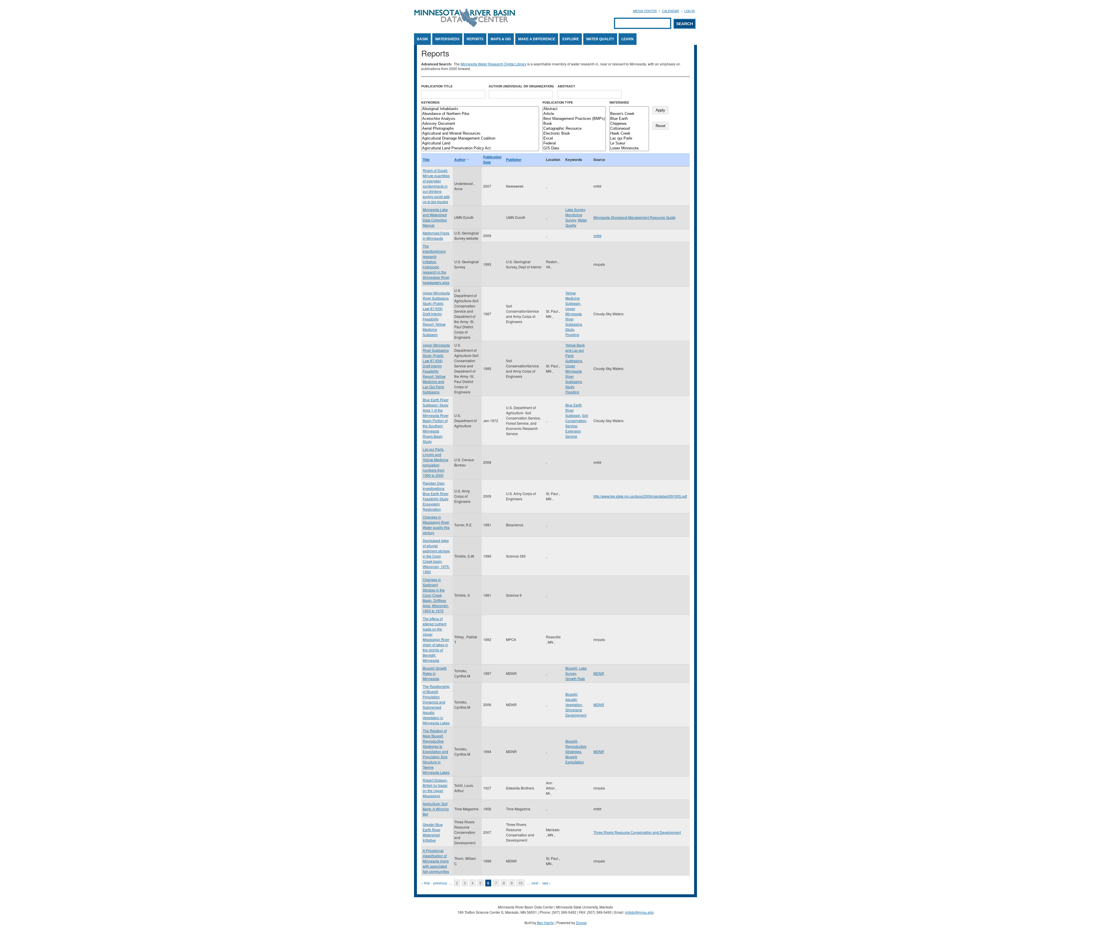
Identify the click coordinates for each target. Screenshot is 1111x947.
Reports (475, 39)
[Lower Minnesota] (629, 148)
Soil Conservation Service (576, 420)
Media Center (645, 11)
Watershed (619, 102)
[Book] (574, 123)
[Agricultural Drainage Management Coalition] (480, 138)
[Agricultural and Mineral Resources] (480, 133)
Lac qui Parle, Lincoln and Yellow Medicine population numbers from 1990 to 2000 (435, 462)
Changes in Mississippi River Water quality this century (436, 524)
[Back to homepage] (464, 25)
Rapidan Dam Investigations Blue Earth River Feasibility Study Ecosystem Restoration (435, 496)
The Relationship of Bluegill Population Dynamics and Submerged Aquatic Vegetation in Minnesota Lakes (436, 704)
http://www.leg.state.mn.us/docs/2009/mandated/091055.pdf (640, 496)
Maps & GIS (501, 39)
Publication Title (437, 86)
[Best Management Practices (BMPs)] (574, 118)
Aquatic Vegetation (573, 702)
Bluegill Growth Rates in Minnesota (435, 673)
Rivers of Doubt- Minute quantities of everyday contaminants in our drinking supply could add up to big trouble (436, 186)
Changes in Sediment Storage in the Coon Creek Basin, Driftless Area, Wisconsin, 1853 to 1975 (436, 595)
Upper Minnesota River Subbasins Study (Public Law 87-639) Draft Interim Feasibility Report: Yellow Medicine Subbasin (436, 313)
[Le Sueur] (629, 143)
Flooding (572, 334)
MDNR (598, 673)
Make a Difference (536, 39)
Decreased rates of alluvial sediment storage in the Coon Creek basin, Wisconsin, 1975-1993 (436, 556)
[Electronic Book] (574, 133)
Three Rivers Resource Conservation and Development (637, 832)
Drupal (581, 922)
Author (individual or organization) (521, 86)
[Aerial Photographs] (480, 128)
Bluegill (571, 668)
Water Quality (600, 39)
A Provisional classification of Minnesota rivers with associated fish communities (436, 861)
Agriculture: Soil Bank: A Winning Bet (436, 808)
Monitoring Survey (573, 217)
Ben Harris (545, 922)
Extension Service (573, 433)
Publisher (514, 159)
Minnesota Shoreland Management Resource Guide (634, 217)
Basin (422, 39)
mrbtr (597, 235)
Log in (689, 11)
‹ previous (439, 882)
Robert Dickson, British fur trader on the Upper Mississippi (435, 788)
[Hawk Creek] (629, 133)
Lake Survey (575, 209)
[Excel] (574, 138)
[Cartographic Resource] (574, 128)
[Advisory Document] (480, 123)
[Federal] (574, 143)
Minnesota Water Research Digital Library (493, 63)
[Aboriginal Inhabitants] (480, 109)
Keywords (430, 102)
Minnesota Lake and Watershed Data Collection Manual (435, 217)
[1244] (629, 109)
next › (535, 882)
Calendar (670, 11)
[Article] (574, 113)
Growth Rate (575, 678)
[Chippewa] (629, 123)
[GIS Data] (574, 148)
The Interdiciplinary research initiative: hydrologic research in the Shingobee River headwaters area (436, 264)
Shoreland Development (575, 712)
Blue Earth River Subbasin (573, 410)
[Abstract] (574, 109)
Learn (627, 39)
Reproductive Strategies (575, 749)
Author (460, 159)
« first (425, 882)
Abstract (566, 86)
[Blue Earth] (629, 118)
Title (426, 159)
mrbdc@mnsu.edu (639, 912)
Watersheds (447, 39)
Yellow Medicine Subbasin (572, 298)
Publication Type (557, 102)
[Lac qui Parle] (629, 138)
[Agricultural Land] (480, 143)
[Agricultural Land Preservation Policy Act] (480, 148)
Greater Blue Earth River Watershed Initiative (433, 832)
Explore (570, 39)
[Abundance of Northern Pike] (480, 113)
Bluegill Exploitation (574, 759)
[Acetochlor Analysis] (480, 118)
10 (520, 882)
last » (546, 882)
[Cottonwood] (629, 128)
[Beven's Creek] (629, 113)
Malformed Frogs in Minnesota (436, 235)
